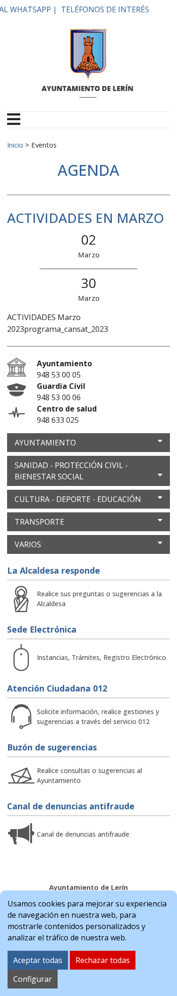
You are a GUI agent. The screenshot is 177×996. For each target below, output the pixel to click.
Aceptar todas (37, 960)
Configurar (32, 979)
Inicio (15, 144)
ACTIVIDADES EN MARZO (85, 218)
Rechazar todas (103, 960)
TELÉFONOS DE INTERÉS (105, 9)
